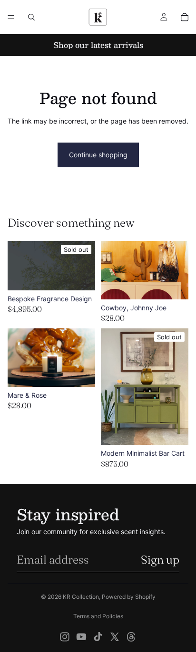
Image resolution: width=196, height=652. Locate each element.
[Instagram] (64, 636)
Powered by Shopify (129, 596)
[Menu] (11, 17)
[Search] (31, 17)
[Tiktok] (98, 636)
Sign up (160, 559)
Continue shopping (98, 155)
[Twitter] (114, 636)
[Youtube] (81, 636)
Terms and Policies (98, 616)
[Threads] (131, 636)
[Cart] (184, 17)
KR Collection (81, 596)
